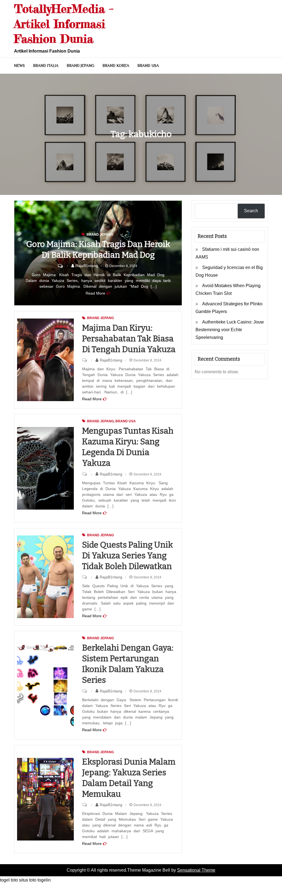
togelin (44, 880)
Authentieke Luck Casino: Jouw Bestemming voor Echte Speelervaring (230, 330)
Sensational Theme (196, 870)
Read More (95, 293)
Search (251, 210)
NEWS (19, 65)
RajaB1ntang (86, 265)
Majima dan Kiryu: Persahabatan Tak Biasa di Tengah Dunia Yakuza (128, 338)
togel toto (9, 880)
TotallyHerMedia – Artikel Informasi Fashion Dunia (63, 24)
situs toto (27, 880)
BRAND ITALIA (45, 65)
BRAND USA (148, 65)
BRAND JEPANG (80, 65)
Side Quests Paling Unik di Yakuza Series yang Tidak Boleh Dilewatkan (127, 555)
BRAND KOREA (115, 65)
